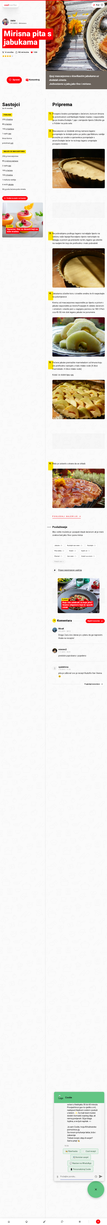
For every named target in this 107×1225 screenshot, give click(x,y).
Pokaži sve (58, 561)
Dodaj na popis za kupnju (16, 198)
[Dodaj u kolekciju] (102, 5)
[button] (62, 1221)
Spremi (16, 80)
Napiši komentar (93, 621)
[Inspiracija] (26, 1221)
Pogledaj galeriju (65, 516)
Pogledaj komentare (92, 684)
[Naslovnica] (9, 1221)
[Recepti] (44, 1221)
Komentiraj (33, 80)
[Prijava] (98, 1221)
